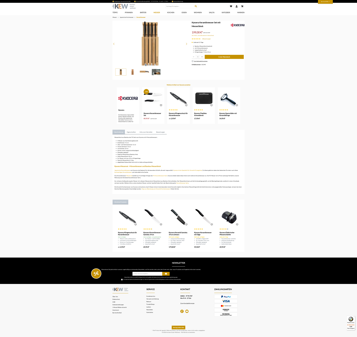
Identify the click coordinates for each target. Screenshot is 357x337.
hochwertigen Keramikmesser (123, 172)
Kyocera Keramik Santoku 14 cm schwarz (178, 233)
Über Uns (115, 296)
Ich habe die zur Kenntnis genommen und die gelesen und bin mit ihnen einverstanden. (152, 279)
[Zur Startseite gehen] (124, 6)
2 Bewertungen (206, 39)
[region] (150, 48)
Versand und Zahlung (152, 299)
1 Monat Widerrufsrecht (119, 307)
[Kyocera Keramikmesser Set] (153, 98)
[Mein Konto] (236, 6)
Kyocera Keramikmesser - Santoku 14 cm (152, 233)
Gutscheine (149, 312)
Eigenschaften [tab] (131, 132)
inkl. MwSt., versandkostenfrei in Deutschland (203, 35)
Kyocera (121, 110)
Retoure (148, 301)
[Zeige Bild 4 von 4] (154, 65)
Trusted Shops (150, 304)
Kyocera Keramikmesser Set (152, 114)
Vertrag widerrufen (178, 327)
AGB (160, 279)
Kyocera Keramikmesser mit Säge (203, 233)
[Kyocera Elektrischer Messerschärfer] (229, 217)
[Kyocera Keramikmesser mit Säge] (204, 217)
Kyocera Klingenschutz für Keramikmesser (178, 114)
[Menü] (354, 317)
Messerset (129, 175)
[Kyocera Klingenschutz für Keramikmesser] (178, 98)
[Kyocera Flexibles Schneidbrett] (203, 98)
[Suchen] (196, 6)
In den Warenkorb (224, 57)
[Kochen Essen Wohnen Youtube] (187, 311)
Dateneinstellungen (118, 304)
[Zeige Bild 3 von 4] (151, 65)
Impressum (115, 310)
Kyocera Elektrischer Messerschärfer (227, 233)
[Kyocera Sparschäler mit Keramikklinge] (229, 98)
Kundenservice (150, 296)
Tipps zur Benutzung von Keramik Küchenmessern (156, 189)
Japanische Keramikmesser (122, 170)
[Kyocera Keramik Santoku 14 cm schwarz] (178, 217)
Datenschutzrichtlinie (158, 277)
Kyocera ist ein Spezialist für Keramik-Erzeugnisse (187, 170)
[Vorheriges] (114, 44)
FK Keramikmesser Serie (160, 175)
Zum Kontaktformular (187, 303)
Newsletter (149, 309)
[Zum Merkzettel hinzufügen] (161, 105)
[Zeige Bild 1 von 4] (146, 65)
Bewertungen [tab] (160, 132)
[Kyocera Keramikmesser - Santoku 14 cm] (153, 217)
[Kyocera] (237, 25)
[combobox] (179, 6)
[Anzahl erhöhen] (202, 57)
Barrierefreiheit (117, 312)
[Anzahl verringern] (194, 57)
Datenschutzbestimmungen (136, 279)
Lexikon (148, 307)
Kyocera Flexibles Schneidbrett (200, 114)
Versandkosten (183, 330)
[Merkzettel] (231, 6)
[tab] (118, 132)
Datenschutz (116, 299)
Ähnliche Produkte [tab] (120, 202)
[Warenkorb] (242, 6)
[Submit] (166, 274)
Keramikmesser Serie (182, 183)
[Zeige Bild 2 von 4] (148, 65)
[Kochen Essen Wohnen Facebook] (182, 311)
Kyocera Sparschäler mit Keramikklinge (228, 114)
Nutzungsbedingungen (172, 277)
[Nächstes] (186, 44)
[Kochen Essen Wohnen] (120, 289)
